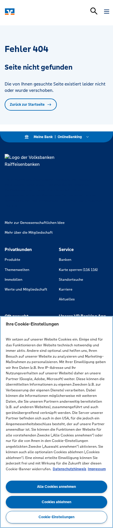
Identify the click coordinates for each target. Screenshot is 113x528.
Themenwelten (17, 269)
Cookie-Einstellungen (56, 517)
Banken (65, 259)
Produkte (12, 259)
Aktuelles (67, 299)
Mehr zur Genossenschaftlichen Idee (35, 222)
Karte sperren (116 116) (78, 269)
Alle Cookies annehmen (56, 486)
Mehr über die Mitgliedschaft (29, 232)
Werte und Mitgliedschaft (26, 289)
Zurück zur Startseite (27, 104)
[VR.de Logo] (30, 11)
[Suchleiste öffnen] (94, 11)
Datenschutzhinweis (69, 469)
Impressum (97, 469)
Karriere (65, 289)
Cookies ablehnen (56, 502)
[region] (56, 422)
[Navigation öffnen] (106, 11)
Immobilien (13, 279)
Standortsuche (71, 279)
